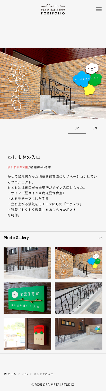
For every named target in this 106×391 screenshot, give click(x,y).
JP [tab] (77, 128)
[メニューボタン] (99, 9)
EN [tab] (95, 128)
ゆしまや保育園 (17, 167)
